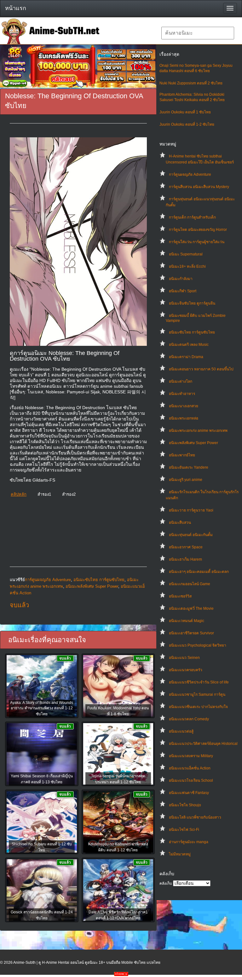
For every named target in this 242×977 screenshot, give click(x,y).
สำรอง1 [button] (44, 494)
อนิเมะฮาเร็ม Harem (185, 559)
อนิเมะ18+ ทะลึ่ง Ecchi (187, 266)
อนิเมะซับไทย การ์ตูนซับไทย (192, 332)
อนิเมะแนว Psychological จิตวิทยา (197, 645)
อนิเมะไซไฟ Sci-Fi (184, 829)
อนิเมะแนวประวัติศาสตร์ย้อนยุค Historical (203, 743)
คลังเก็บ (165, 883)
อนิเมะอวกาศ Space (186, 547)
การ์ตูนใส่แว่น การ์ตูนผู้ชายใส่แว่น (196, 242)
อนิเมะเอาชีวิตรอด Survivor (191, 633)
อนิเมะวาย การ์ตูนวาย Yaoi (191, 510)
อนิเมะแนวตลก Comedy (189, 719)
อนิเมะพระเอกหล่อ (183, 418)
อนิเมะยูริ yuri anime (185, 479)
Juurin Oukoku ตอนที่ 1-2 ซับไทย (186, 124)
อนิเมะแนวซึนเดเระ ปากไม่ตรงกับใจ (198, 707)
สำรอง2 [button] (69, 494)
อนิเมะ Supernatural (186, 254)
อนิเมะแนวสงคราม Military (191, 756)
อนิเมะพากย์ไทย (182, 455)
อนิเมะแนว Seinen (184, 657)
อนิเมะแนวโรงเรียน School (191, 780)
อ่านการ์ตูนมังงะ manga (188, 842)
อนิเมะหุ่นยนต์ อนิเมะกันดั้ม (191, 535)
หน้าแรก (15, 8)
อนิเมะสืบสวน (180, 522)
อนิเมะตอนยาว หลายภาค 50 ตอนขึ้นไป (201, 369)
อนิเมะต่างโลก (180, 381)
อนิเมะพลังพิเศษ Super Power (193, 443)
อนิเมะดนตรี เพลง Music (189, 344)
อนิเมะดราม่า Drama (186, 357)
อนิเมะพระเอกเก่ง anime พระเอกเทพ (198, 430)
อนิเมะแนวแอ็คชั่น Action (189, 768)
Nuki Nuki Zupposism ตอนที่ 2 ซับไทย (190, 83)
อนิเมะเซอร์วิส (180, 596)
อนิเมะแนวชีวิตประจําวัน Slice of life (199, 682)
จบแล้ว (19, 605)
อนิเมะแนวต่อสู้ (181, 731)
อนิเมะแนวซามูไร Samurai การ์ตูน (197, 694)
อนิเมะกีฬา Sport (182, 291)
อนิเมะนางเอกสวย (183, 406)
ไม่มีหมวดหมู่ (180, 854)
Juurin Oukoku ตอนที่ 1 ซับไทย (185, 112)
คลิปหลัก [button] (18, 494)
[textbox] (197, 33)
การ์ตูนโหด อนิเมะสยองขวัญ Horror (198, 229)
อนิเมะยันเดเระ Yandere (188, 467)
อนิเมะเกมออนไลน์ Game (189, 584)
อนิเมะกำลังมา (181, 279)
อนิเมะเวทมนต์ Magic (186, 621)
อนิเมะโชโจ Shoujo (185, 805)
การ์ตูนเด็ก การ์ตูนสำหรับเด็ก (192, 217)
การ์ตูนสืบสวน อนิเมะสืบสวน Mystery (199, 187)
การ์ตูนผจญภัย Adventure (190, 174)
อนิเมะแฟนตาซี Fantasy (189, 793)
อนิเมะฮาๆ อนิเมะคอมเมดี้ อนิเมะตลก (199, 571)
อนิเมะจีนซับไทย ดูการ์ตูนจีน (192, 303)
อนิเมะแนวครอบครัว (185, 670)
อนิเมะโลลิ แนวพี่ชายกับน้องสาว (195, 817)
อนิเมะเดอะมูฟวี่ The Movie (191, 608)
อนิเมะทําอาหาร (182, 393)
